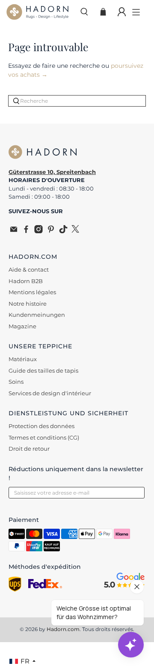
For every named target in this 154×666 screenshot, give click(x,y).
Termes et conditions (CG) (44, 437)
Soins (16, 381)
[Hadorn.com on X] (76, 231)
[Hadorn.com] (39, 12)
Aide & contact (29, 269)
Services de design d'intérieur (50, 393)
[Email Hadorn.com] (14, 231)
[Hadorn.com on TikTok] (63, 231)
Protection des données (41, 426)
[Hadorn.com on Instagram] (38, 231)
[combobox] (77, 101)
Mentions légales (32, 292)
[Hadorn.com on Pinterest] (51, 231)
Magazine (22, 326)
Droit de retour (29, 448)
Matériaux (23, 359)
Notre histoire (28, 303)
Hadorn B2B (26, 281)
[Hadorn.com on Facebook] (26, 231)
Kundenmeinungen (37, 314)
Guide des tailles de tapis (43, 370)
